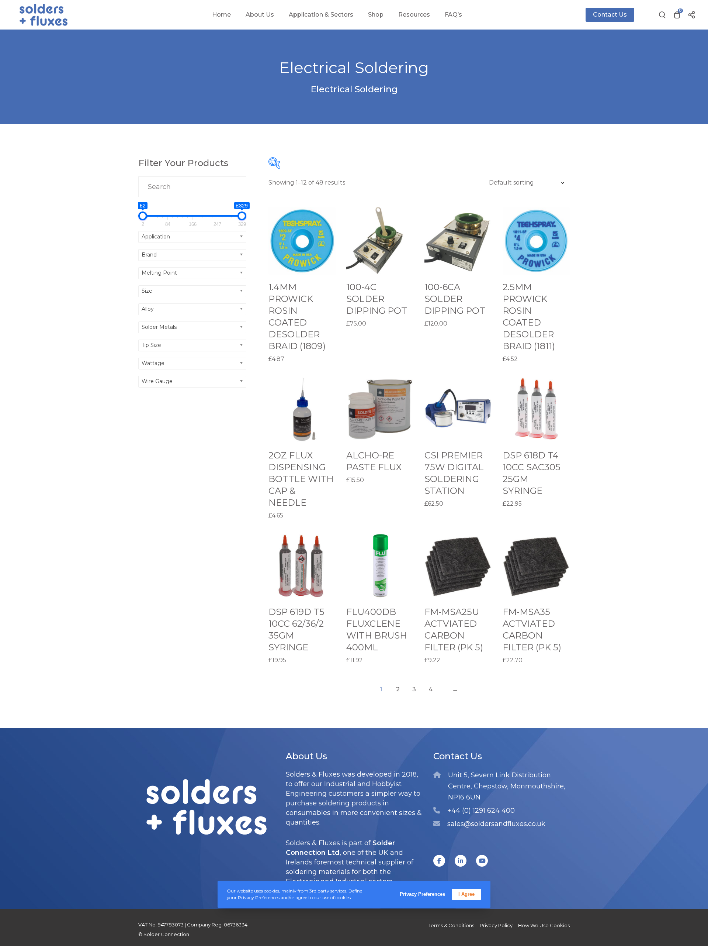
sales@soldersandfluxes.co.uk (496, 824)
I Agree (466, 894)
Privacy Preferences (422, 894)
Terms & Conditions (451, 925)
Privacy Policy (496, 925)
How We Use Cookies (544, 925)
